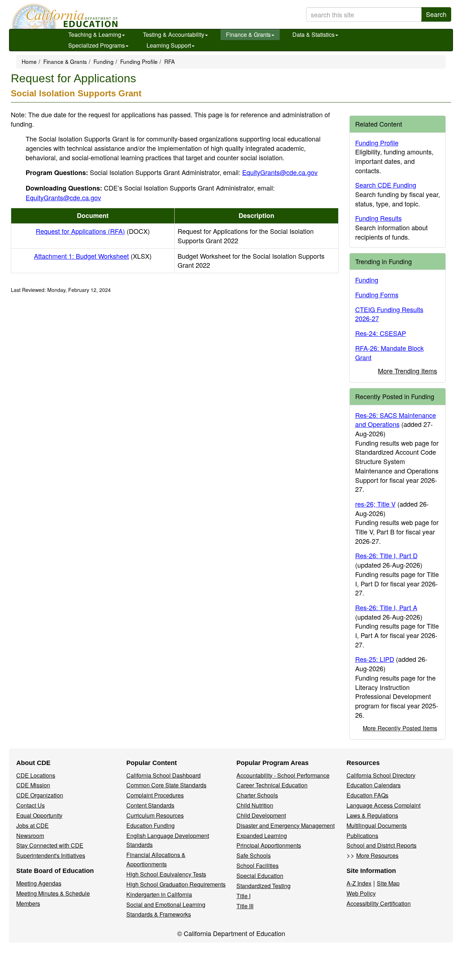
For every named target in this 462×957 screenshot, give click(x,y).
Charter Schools (257, 795)
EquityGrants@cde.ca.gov (280, 172)
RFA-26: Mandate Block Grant (389, 352)
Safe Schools (253, 855)
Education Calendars (373, 785)
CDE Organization (39, 795)
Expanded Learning (261, 835)
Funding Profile (139, 61)
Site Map (388, 883)
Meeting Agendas (38, 883)
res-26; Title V (375, 503)
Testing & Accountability (173, 34)
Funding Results (378, 218)
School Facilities (257, 865)
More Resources (377, 855)
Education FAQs (367, 795)
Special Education (259, 875)
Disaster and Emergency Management (285, 825)
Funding (103, 61)
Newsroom (30, 835)
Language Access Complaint (383, 805)
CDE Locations (35, 775)
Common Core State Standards (166, 785)
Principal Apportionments (268, 845)
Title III (244, 906)
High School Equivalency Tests (166, 874)
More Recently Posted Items (400, 728)
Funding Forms (376, 294)
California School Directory (380, 775)
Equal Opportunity (39, 815)
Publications (362, 835)
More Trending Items (407, 370)
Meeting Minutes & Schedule (53, 893)
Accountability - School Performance (283, 775)
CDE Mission (33, 785)
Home (29, 61)
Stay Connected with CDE (49, 845)
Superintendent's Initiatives (50, 855)
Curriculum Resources (155, 815)
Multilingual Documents (376, 825)
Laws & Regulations (372, 815)
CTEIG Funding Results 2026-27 (389, 314)
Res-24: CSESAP (380, 333)
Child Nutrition (254, 805)
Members (28, 903)
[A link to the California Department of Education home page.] (64, 16)
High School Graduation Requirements (176, 884)
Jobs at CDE (32, 825)
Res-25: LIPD (374, 659)
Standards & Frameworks (158, 914)
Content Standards (150, 805)
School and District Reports (381, 845)
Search (436, 14)
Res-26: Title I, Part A (386, 607)
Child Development (261, 815)
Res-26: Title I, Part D (386, 555)
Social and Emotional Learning (165, 904)
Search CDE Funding (385, 184)
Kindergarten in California (159, 894)
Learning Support (169, 45)
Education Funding (150, 825)
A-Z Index (358, 883)
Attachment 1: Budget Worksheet (93, 256)
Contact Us (30, 805)
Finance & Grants (248, 34)
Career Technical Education (272, 785)
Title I (243, 896)
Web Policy (361, 893)
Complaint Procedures (155, 795)
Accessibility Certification (378, 903)
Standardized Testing (263, 886)
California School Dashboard (163, 775)
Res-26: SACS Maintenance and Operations (395, 419)
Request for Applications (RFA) (93, 231)
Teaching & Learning (94, 34)
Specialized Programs (96, 45)
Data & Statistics (313, 34)
